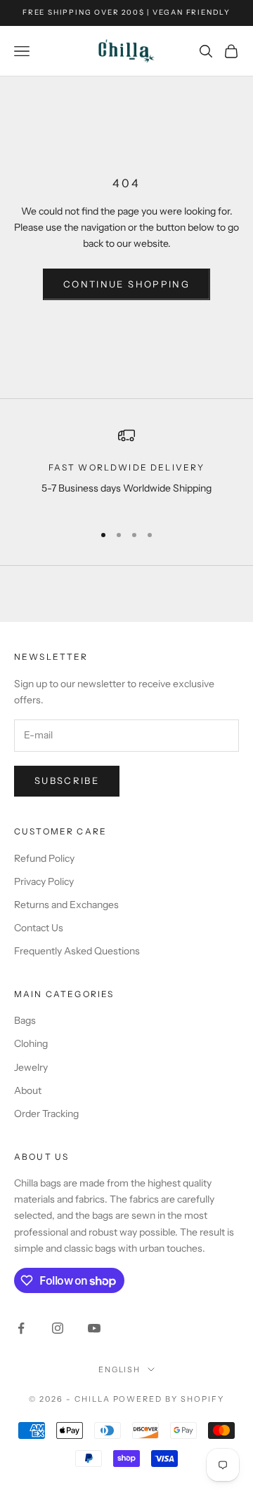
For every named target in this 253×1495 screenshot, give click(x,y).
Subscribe (66, 780)
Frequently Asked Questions (77, 951)
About (27, 1090)
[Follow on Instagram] (58, 1328)
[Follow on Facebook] (21, 1328)
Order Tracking (46, 1113)
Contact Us (38, 927)
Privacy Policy (44, 881)
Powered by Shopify (169, 1399)
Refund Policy (44, 858)
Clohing (31, 1043)
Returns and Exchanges (66, 904)
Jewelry (31, 1067)
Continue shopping (126, 284)
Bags (25, 1020)
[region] (126, 469)
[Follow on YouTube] (94, 1328)
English (119, 1369)
